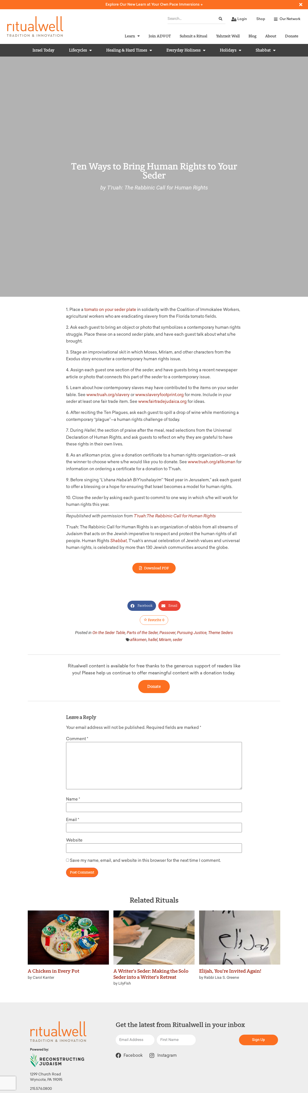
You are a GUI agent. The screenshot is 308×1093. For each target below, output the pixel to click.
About (270, 36)
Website (74, 840)
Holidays (228, 50)
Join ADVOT (160, 36)
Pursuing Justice (192, 632)
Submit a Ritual (193, 36)
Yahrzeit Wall (228, 36)
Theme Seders (220, 632)
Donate (291, 36)
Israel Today (43, 50)
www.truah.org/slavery (108, 394)
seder (177, 639)
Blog (252, 36)
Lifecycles (78, 50)
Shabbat (263, 50)
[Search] (220, 18)
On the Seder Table (108, 632)
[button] (141, 606)
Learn (130, 36)
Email (72, 820)
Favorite (155, 620)
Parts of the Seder (142, 632)
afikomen (138, 639)
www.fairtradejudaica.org (162, 401)
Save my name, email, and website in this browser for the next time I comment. (145, 860)
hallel (152, 639)
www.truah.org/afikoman (211, 461)
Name (73, 799)
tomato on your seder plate (110, 309)
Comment (77, 739)
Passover (167, 632)
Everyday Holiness (183, 50)
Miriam (165, 639)
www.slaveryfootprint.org (159, 394)
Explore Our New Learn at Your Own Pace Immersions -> (154, 4)
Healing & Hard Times (126, 50)
